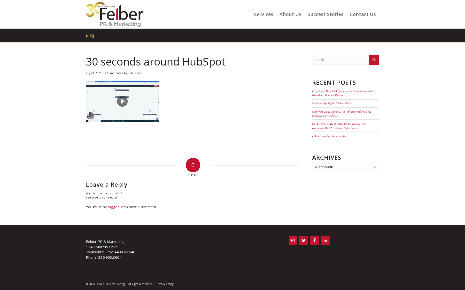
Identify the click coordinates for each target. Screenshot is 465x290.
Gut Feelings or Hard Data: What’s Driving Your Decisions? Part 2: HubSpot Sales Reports (339, 126)
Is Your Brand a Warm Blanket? (330, 136)
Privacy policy (165, 284)
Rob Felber (135, 73)
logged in (115, 206)
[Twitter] (303, 240)
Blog (90, 35)
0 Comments (113, 73)
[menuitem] (263, 14)
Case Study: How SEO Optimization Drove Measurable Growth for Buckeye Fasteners (342, 93)
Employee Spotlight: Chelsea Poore (332, 103)
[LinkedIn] (325, 240)
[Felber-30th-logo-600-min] (114, 14)
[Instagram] (293, 240)
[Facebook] (314, 240)
